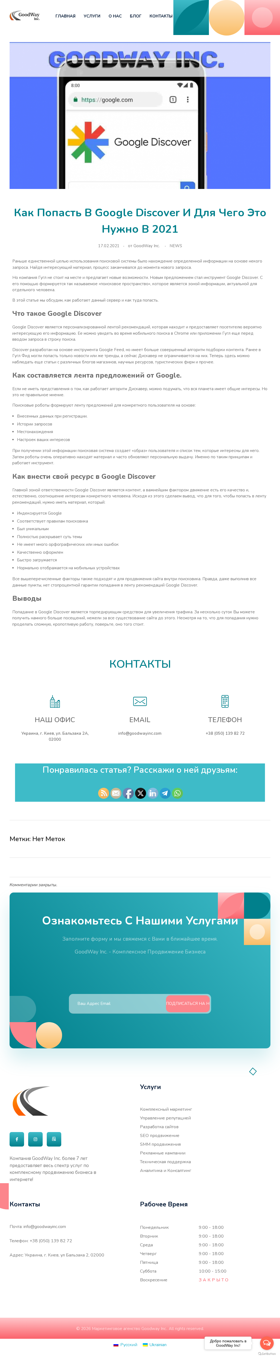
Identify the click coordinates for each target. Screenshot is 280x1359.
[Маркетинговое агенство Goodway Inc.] (25, 15)
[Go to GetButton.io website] (267, 1353)
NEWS (176, 246)
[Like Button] (256, 838)
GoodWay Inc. (146, 246)
